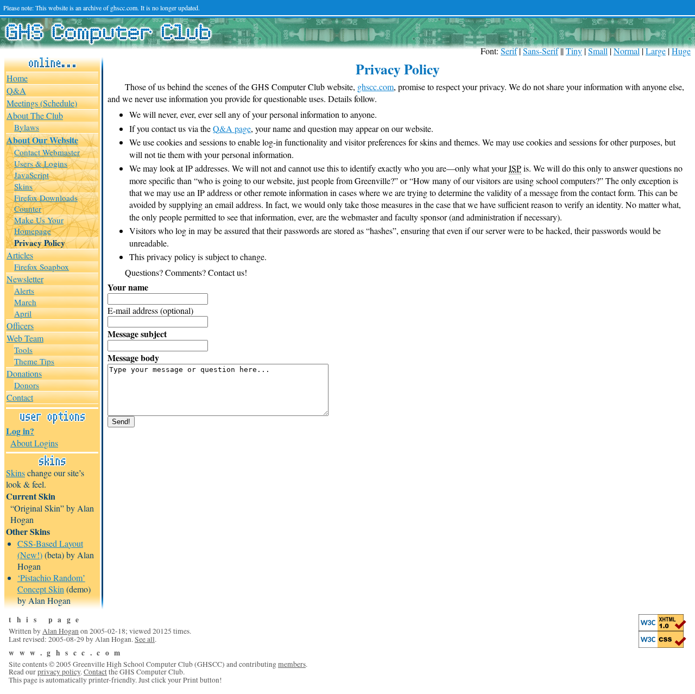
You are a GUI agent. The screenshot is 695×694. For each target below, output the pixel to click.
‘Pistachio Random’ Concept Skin (51, 583)
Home (17, 78)
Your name (128, 287)
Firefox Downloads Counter (46, 203)
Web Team (25, 338)
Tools (23, 349)
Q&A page (232, 128)
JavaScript (31, 174)
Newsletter (25, 279)
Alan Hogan (60, 631)
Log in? (20, 431)
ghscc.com (375, 86)
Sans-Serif (540, 50)
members (292, 664)
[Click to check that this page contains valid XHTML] (662, 628)
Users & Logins (40, 163)
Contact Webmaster (47, 152)
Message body (133, 357)
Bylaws (26, 127)
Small (598, 50)
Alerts (24, 290)
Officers (20, 325)
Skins (23, 186)
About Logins (34, 443)
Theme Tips (34, 361)
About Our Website (42, 140)
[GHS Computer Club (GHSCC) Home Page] (108, 40)
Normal (627, 50)
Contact (20, 397)
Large (656, 50)
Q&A (16, 90)
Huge (681, 50)
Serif (509, 50)
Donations (24, 373)
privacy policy (58, 672)
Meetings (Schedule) (42, 103)
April (22, 313)
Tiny (574, 50)
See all (145, 639)
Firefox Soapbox (41, 266)
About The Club (35, 115)
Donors (26, 385)
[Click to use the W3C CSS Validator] (662, 645)
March (25, 301)
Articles (20, 255)
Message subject (137, 333)
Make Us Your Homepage (39, 225)
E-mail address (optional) (150, 310)
